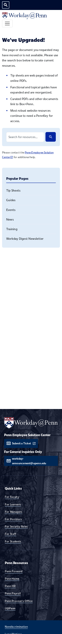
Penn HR (10, 586)
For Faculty (12, 497)
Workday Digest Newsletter (25, 239)
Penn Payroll (13, 593)
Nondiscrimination (16, 626)
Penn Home (12, 578)
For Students (13, 541)
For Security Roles (16, 526)
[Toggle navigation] (7, 23)
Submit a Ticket (21, 443)
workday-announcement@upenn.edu (29, 461)
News (10, 219)
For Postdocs (13, 519)
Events (11, 210)
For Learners (13, 504)
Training (11, 229)
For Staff (10, 534)
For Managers (13, 511)
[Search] (50, 137)
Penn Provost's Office (19, 601)
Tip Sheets (13, 190)
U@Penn (10, 608)
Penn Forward (14, 571)
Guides (11, 200)
